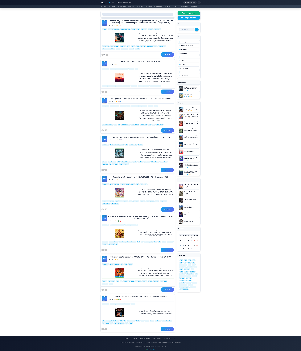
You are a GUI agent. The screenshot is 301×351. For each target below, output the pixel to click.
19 (197, 243)
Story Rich (141, 85)
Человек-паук (106, 46)
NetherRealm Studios (166, 320)
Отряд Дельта (122, 241)
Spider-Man (122, 46)
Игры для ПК (105, 68)
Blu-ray (118, 48)
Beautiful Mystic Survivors (108, 201)
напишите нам (158, 343)
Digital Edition (111, 281)
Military (164, 241)
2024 (189, 264)
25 (194, 245)
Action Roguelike (150, 201)
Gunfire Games (164, 161)
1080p (137, 46)
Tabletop (144, 281)
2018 (181, 262)
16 (188, 243)
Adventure (131, 68)
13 (180, 243)
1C (151, 241)
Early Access (136, 201)
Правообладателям (145, 338)
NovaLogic (105, 244)
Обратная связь (167, 338)
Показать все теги (184, 289)
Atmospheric (134, 85)
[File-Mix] (118, 25)
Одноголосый (125, 48)
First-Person (170, 241)
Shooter (127, 224)
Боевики (150, 29)
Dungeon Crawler (135, 124)
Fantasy (111, 283)
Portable (191, 273)
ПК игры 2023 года (114, 106)
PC (113, 85)
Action (132, 106)
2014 (117, 281)
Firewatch (105, 85)
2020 (119, 161)
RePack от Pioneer (125, 124)
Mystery (146, 85)
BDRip (133, 46)
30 (188, 248)
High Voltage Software (107, 323)
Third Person (188, 280)
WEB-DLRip (182, 282)
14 (183, 243)
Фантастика (143, 29)
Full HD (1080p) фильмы (113, 29)
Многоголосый (183, 285)
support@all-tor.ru (139, 346)
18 (194, 243)
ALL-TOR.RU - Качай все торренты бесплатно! (115, 14)
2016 (110, 85)
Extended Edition (161, 46)
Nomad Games (164, 281)
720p (184, 267)
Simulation (182, 278)
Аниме (184, 60)
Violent (151, 320)
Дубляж (113, 48)
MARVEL (137, 48)
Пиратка (190, 285)
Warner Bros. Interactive (119, 323)
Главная (126, 338)
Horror (181, 271)
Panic (159, 85)
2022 (117, 201)
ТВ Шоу (184, 64)
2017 (194, 260)
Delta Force (105, 241)
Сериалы (184, 53)
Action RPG (115, 164)
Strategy (130, 264)
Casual (141, 184)
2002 (138, 241)
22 (185, 245)
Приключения (157, 29)
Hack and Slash (144, 124)
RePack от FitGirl (128, 161)
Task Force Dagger (113, 241)
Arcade (132, 304)
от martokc (143, 46)
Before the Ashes (112, 161)
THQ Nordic (105, 164)
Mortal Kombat (106, 320)
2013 (121, 320)
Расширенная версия (151, 46)
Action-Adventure (155, 161)
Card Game (105, 283)
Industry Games (159, 124)
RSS (176, 338)
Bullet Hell (143, 201)
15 (185, 243)
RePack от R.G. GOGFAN (129, 281)
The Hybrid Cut (106, 48)
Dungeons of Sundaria (107, 124)
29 (185, 248)
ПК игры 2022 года (114, 184)
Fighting (127, 304)
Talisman (105, 281)
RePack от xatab (119, 85)
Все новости (134, 338)
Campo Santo (153, 85)
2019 (185, 262)
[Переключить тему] (199, 2)
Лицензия (125, 201)
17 (191, 243)
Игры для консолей (187, 45)
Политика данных (157, 338)
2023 (115, 124)
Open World (182, 273)
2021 (193, 262)
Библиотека (185, 72)
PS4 (196, 273)
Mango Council (115, 203)
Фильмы (104, 29)
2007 (128, 46)
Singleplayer (188, 278)
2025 (194, 264)
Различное (185, 75)
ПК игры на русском (114, 68)
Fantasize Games (106, 203)
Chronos (104, 161)
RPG (137, 106)
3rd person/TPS (143, 106)
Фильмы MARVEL (135, 29)
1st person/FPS (124, 68)
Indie (137, 68)
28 (183, 248)
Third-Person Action (124, 164)
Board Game (138, 281)
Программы (185, 68)
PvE (153, 124)
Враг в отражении (114, 46)
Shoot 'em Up (163, 201)
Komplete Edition (114, 320)
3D (110, 164)
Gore (143, 320)
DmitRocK (132, 48)
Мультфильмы (185, 57)
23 (188, 245)
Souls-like (141, 161)
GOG (130, 201)
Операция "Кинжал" (131, 241)
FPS (159, 241)
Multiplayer (156, 281)
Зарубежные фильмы (125, 29)
